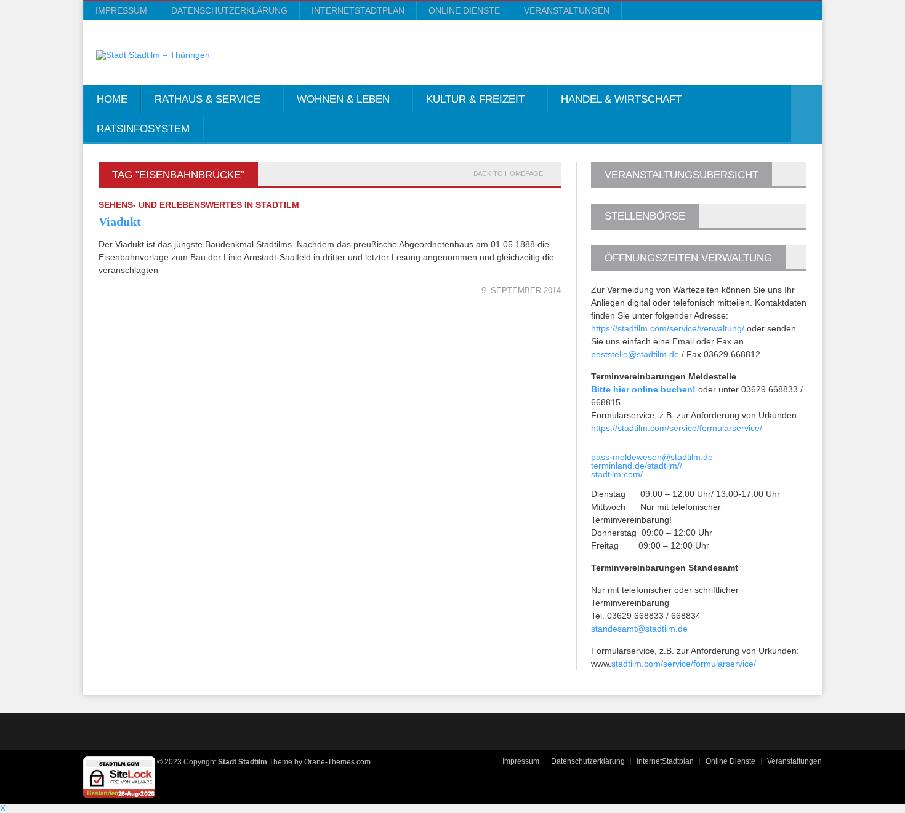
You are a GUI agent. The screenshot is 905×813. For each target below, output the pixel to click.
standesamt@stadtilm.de (639, 628)
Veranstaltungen (566, 10)
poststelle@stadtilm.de (635, 354)
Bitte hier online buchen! (643, 389)
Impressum (121, 10)
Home (112, 99)
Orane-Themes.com (337, 762)
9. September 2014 (521, 290)
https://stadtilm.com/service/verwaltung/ (667, 328)
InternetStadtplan (358, 10)
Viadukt (120, 221)
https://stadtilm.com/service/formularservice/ (676, 428)
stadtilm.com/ (617, 474)
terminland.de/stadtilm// (636, 465)
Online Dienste (464, 10)
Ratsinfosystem (143, 129)
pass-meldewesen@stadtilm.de (652, 457)
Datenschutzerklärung (229, 10)
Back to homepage (508, 173)
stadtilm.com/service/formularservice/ (683, 663)
